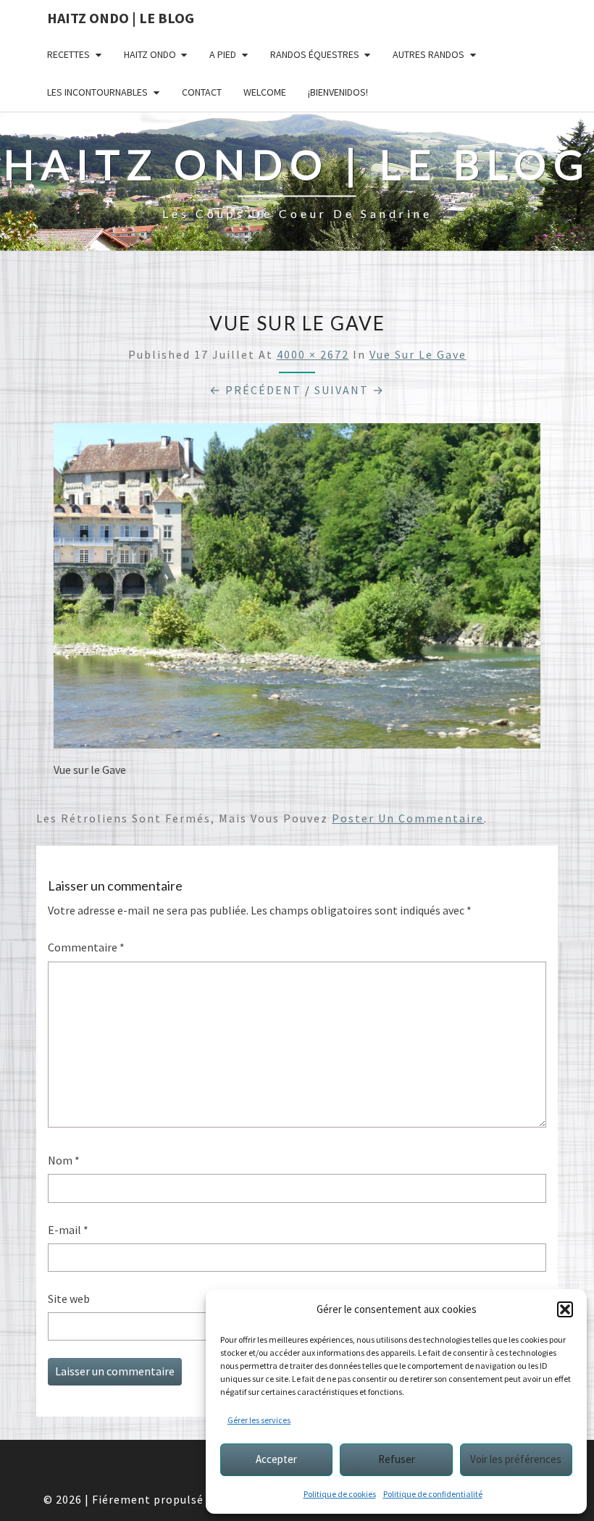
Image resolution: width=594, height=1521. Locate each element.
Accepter (276, 1459)
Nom (64, 1160)
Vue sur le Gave (418, 354)
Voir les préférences (515, 1459)
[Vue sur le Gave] (297, 590)
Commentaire (86, 947)
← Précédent (255, 390)
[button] (565, 1309)
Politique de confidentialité (432, 1493)
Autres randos (428, 54)
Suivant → (349, 390)
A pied (222, 54)
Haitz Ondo (150, 54)
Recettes (68, 54)
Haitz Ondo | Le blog (120, 18)
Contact (202, 92)
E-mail (68, 1229)
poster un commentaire (408, 818)
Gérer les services (258, 1419)
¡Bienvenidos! (338, 92)
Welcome (264, 92)
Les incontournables (97, 92)
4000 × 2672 (313, 354)
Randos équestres (314, 54)
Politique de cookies (340, 1493)
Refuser (396, 1459)
